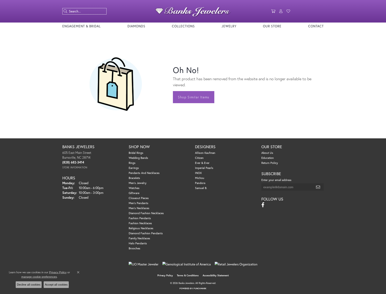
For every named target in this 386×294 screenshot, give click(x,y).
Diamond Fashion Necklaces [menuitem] (146, 213)
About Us (267, 153)
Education (267, 158)
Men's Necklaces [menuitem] (139, 208)
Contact (316, 26)
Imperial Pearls (204, 168)
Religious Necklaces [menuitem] (141, 228)
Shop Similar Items (193, 97)
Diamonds (136, 26)
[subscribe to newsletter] (318, 187)
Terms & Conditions (188, 275)
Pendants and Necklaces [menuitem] (144, 173)
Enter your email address (276, 180)
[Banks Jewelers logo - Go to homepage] (193, 11)
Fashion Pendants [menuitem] (140, 218)
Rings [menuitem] (132, 163)
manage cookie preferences (39, 276)
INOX (198, 173)
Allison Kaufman (205, 153)
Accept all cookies (56, 284)
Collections (183, 26)
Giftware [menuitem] (134, 193)
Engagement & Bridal (81, 26)
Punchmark (200, 288)
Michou (199, 178)
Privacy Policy (165, 275)
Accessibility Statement (216, 275)
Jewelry (229, 26)
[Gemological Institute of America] (186, 264)
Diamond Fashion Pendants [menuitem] (146, 233)
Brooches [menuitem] (134, 248)
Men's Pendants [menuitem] (138, 203)
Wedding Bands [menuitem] (138, 158)
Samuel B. (201, 188)
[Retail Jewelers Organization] (236, 264)
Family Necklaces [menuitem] (139, 238)
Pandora (200, 183)
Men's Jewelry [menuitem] (137, 183)
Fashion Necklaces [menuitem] (140, 223)
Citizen (199, 158)
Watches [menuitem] (134, 188)
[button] (273, 11)
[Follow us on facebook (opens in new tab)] (262, 205)
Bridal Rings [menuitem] (136, 153)
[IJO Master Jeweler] (143, 264)
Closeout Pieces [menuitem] (139, 198)
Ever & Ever (202, 163)
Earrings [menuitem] (134, 168)
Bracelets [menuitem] (134, 178)
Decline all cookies (28, 284)
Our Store (272, 26)
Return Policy (269, 163)
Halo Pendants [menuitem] (138, 243)
